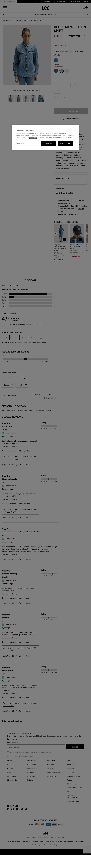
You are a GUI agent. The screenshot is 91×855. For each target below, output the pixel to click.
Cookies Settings (21, 143)
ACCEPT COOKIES (65, 143)
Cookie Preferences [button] (54, 137)
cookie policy (33, 137)
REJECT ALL (48, 143)
